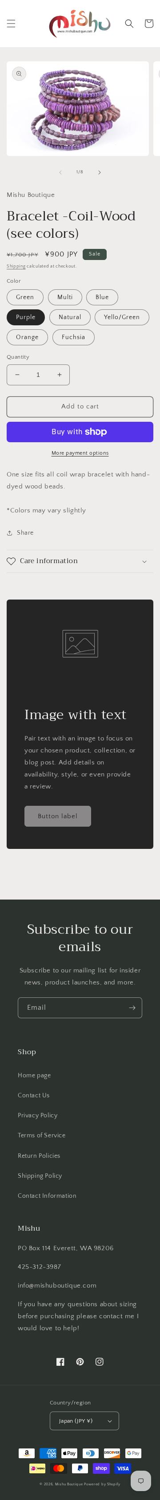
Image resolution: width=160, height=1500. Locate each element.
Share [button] (25, 532)
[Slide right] (99, 172)
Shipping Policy (40, 1176)
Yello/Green (122, 317)
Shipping (16, 266)
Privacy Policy (37, 1115)
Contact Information (47, 1196)
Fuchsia (73, 337)
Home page (34, 1075)
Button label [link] (58, 816)
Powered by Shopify (102, 1484)
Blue (102, 297)
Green (25, 297)
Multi (65, 297)
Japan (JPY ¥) (75, 1421)
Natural (70, 317)
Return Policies (39, 1156)
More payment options (80, 453)
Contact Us (34, 1095)
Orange (27, 337)
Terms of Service (42, 1135)
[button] (11, 23)
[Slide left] (60, 172)
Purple (26, 317)
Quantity (18, 357)
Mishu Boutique (69, 1484)
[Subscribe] (132, 1007)
